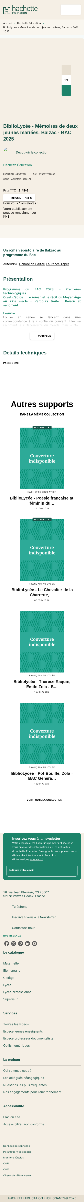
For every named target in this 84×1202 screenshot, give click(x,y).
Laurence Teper (57, 264)
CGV (6, 1169)
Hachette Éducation (29, 23)
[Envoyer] (72, 871)
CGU (6, 1163)
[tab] (42, 414)
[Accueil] (20, 10)
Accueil (7, 23)
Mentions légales (13, 1157)
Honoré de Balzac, (32, 264)
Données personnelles (16, 1145)
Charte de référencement (18, 1175)
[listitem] (6, 943)
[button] (74, 152)
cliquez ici (36, 859)
